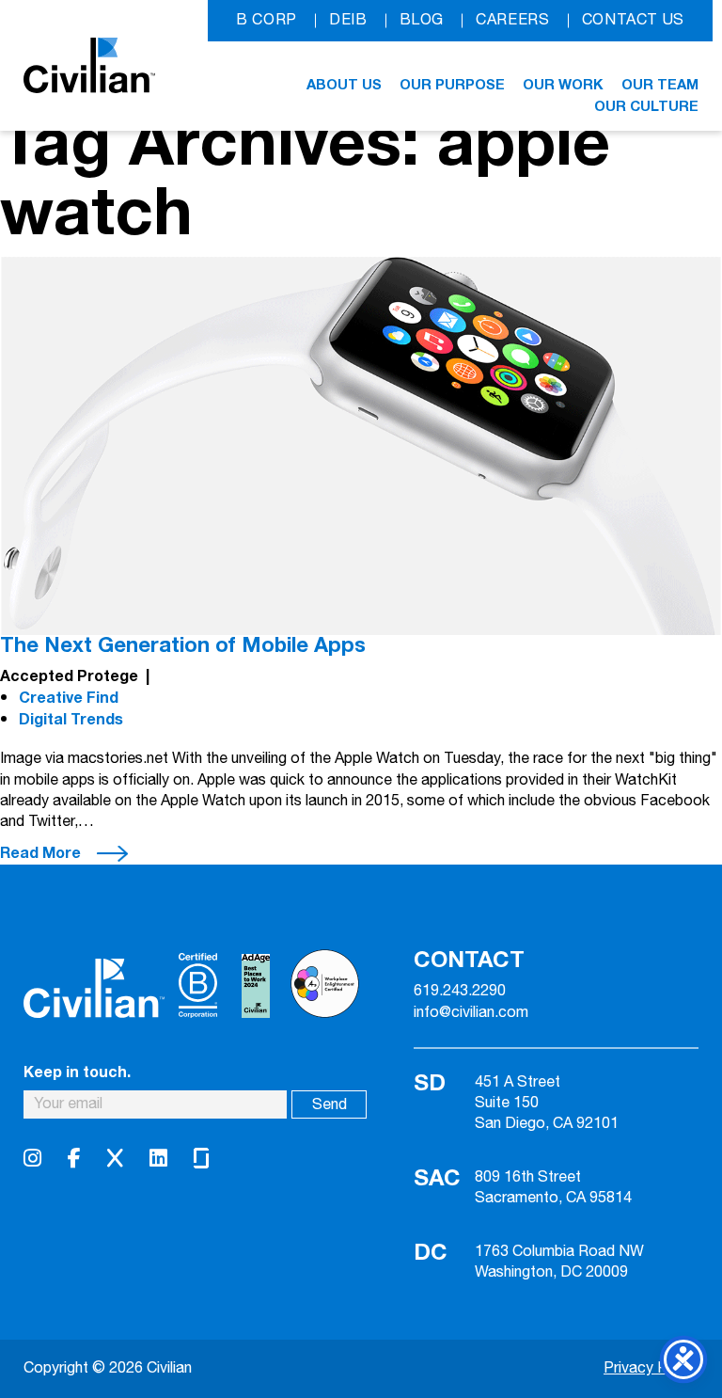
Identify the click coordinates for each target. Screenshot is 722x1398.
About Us (344, 84)
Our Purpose (452, 84)
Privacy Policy (651, 1368)
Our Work (563, 84)
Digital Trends (71, 719)
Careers (512, 20)
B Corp (266, 20)
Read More (40, 853)
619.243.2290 (460, 991)
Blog (422, 20)
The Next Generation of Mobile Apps (183, 645)
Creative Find (68, 698)
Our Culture (646, 106)
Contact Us (633, 20)
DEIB (348, 20)
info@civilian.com (471, 1013)
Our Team (659, 84)
